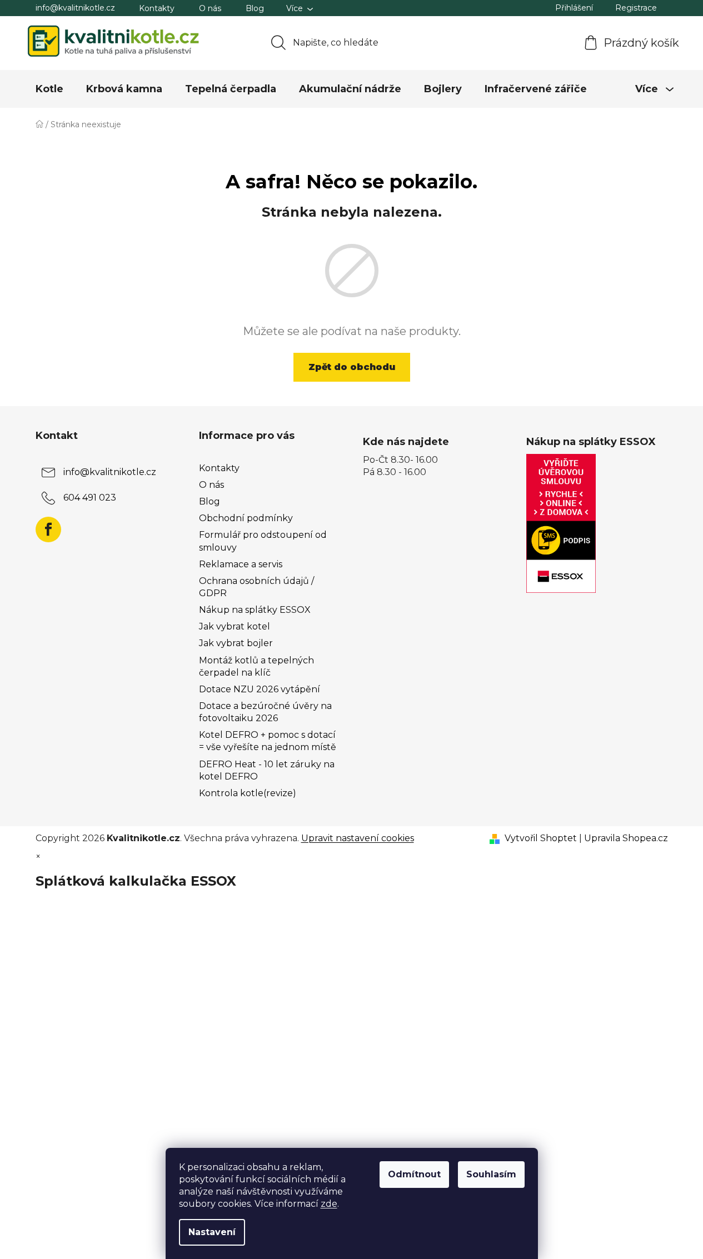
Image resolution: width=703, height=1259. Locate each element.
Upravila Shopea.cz (626, 838)
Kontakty (156, 8)
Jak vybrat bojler (236, 643)
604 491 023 (89, 497)
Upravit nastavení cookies (357, 838)
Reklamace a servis (240, 564)
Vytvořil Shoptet (541, 838)
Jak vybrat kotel (234, 626)
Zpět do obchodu (351, 367)
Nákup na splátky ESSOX (255, 609)
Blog (255, 8)
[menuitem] (49, 89)
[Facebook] (48, 529)
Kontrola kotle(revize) (247, 793)
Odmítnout (414, 1174)
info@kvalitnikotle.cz (75, 8)
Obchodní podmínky (246, 518)
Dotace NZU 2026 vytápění (259, 689)
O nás (210, 8)
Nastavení (212, 1232)
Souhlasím (491, 1174)
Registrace (636, 8)
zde (329, 1203)
